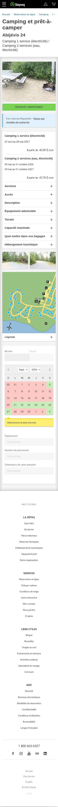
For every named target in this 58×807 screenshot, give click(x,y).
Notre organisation (29, 560)
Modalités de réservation (29, 703)
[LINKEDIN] (45, 753)
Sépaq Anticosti (29, 554)
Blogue (29, 635)
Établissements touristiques (29, 548)
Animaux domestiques (29, 697)
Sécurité (29, 691)
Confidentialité (29, 709)
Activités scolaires (29, 659)
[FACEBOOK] (13, 753)
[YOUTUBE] (29, 753)
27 (8, 411)
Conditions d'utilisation (29, 715)
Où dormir (29, 529)
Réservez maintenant (29, 107)
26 (49, 405)
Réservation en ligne (24, 14)
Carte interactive (29, 598)
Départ (32, 351)
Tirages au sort (29, 647)
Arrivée (8, 351)
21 (15, 405)
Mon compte (29, 604)
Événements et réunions (29, 653)
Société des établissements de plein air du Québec (17, 4)
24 (35, 405)
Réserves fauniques (29, 542)
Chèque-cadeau (29, 585)
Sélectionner (14, 442)
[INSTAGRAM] (21, 753)
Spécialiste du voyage (29, 666)
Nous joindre (29, 610)
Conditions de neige (29, 591)
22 (22, 405)
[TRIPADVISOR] (37, 753)
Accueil (6, 14)
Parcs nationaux (29, 535)
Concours (29, 672)
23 (29, 405)
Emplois (29, 616)
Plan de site (29, 776)
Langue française (29, 728)
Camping (44, 14)
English (29, 782)
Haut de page (29, 504)
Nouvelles (29, 641)
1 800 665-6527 (29, 746)
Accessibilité (29, 722)
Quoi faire (29, 523)
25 (42, 405)
